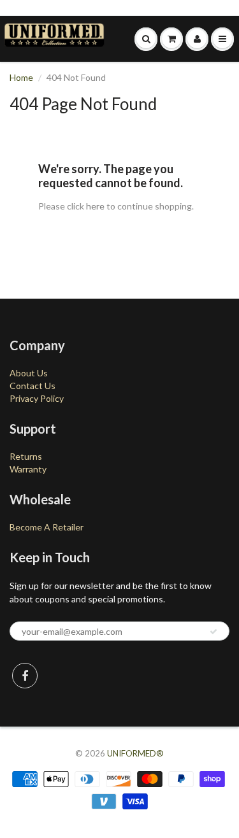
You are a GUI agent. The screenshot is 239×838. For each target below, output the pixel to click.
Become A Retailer (46, 527)
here (95, 206)
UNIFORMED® (135, 753)
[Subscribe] (213, 631)
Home (21, 77)
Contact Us (32, 385)
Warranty (28, 469)
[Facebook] (25, 675)
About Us (29, 372)
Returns (26, 456)
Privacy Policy (37, 398)
